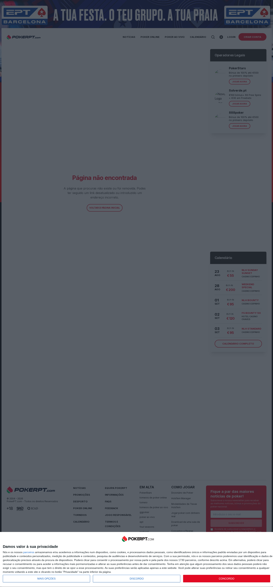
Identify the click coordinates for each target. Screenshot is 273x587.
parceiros (28, 552)
